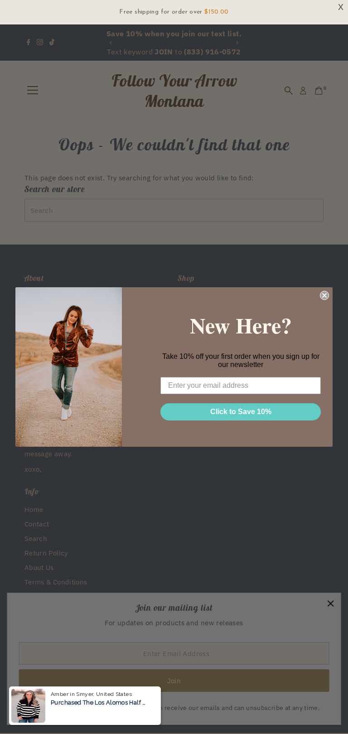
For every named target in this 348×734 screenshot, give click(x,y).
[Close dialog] (324, 295)
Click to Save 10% (240, 411)
